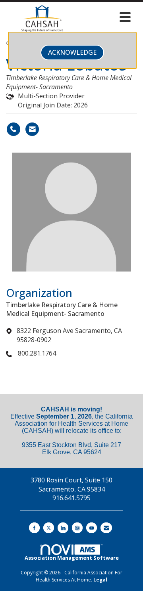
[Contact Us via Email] (106, 527)
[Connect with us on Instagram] (77, 527)
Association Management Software (72, 557)
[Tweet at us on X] (48, 527)
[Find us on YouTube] (91, 527)
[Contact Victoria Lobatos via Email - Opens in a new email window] (32, 129)
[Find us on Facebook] (34, 527)
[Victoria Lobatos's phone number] (13, 129)
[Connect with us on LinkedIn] (63, 527)
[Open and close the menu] (107, 17)
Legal (100, 579)
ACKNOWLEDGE (72, 52)
